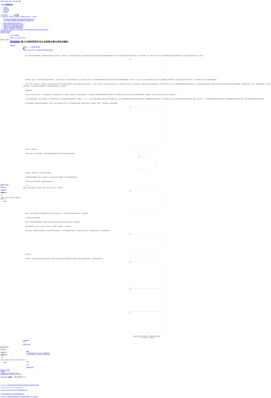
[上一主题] (16, 37)
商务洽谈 (17, 385)
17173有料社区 (4, 16)
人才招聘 (8, 385)
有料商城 (22, 16)
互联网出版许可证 (23, 390)
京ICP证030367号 (5, 390)
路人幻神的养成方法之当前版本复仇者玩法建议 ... (36, 29)
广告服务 (13, 385)
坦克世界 (5, 12)
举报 (29, 344)
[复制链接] (12, 45)
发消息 (5, 201)
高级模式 (3, 371)
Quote (11, 373)
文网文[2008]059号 (13, 390)
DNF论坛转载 (20, 29)
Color (3, 373)
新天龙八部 (6, 10)
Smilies (17, 373)
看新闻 (2, 1)
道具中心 (28, 16)
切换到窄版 (8, 31)
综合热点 (11, 16)
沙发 (27, 351)
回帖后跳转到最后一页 (19, 377)
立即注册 (18, 374)
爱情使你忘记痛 (4, 184)
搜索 (15, 15)
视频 (19, 1)
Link (8, 373)
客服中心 (27, 385)
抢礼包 (10, 1)
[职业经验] (15, 41)
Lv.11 (2, 195)
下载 (14, 1)
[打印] (11, 37)
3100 (2, 190)
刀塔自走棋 (6, 9)
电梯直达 (25, 47)
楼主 (24, 48)
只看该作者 (40, 50)
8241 (4, 190)
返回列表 (3, 32)
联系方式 (22, 385)
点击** (152, 337)
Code (14, 373)
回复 (24, 341)
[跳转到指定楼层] (35, 47)
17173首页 (34, 16)
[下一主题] (22, 37)
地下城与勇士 (12, 29)
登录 (14, 374)
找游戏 (6, 1)
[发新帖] (7, 32)
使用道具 (25, 344)
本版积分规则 (4, 377)
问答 (17, 1)
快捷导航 (3, 31)
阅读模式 (50, 50)
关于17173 (3, 385)
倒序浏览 (45, 50)
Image (5, 373)
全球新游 (17, 16)
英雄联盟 (5, 7)
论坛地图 (36, 385)
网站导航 (31, 385)
